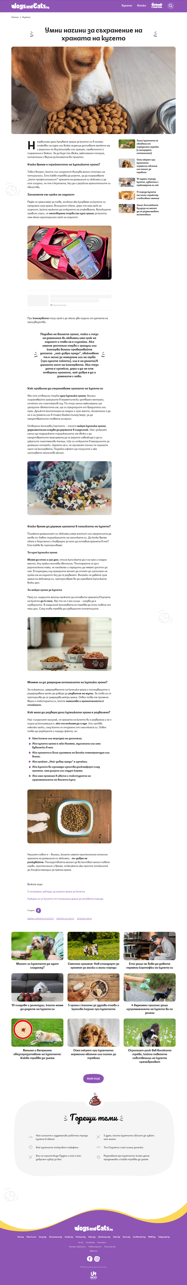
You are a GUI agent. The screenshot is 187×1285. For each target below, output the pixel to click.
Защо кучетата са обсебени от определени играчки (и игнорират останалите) (148, 147)
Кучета (127, 5)
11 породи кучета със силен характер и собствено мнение (148, 195)
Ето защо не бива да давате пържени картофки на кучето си (149, 965)
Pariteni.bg (81, 1236)
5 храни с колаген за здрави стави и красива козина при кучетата (93, 1007)
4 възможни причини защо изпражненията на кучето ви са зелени (149, 1009)
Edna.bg (91, 1236)
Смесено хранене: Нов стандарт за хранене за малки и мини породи (93, 965)
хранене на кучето (65, 918)
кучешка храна (84, 918)
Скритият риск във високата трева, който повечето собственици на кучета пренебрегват (149, 1055)
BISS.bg (151, 1236)
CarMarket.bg (139, 1236)
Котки (141, 5)
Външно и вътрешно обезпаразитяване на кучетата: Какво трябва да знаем (37, 1054)
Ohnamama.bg (55, 1236)
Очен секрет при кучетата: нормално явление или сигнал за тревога (147, 166)
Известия (93, 1251)
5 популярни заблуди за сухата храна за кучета (56, 891)
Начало (15, 16)
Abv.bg (20, 1236)
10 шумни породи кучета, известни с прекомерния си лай (148, 182)
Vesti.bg (116, 1236)
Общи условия (102, 1267)
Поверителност (95, 1246)
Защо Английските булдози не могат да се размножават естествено (148, 209)
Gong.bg (42, 1236)
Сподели (31, 910)
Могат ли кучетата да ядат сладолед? (37, 965)
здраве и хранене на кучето (40, 918)
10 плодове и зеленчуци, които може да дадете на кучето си (37, 1007)
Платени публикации (77, 1246)
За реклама (90, 1242)
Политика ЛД (109, 1246)
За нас (80, 1242)
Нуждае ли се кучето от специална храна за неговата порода (65, 898)
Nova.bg (126, 1236)
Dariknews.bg (104, 1236)
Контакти (101, 1242)
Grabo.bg (69, 1236)
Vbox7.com (31, 1236)
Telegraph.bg (164, 1236)
